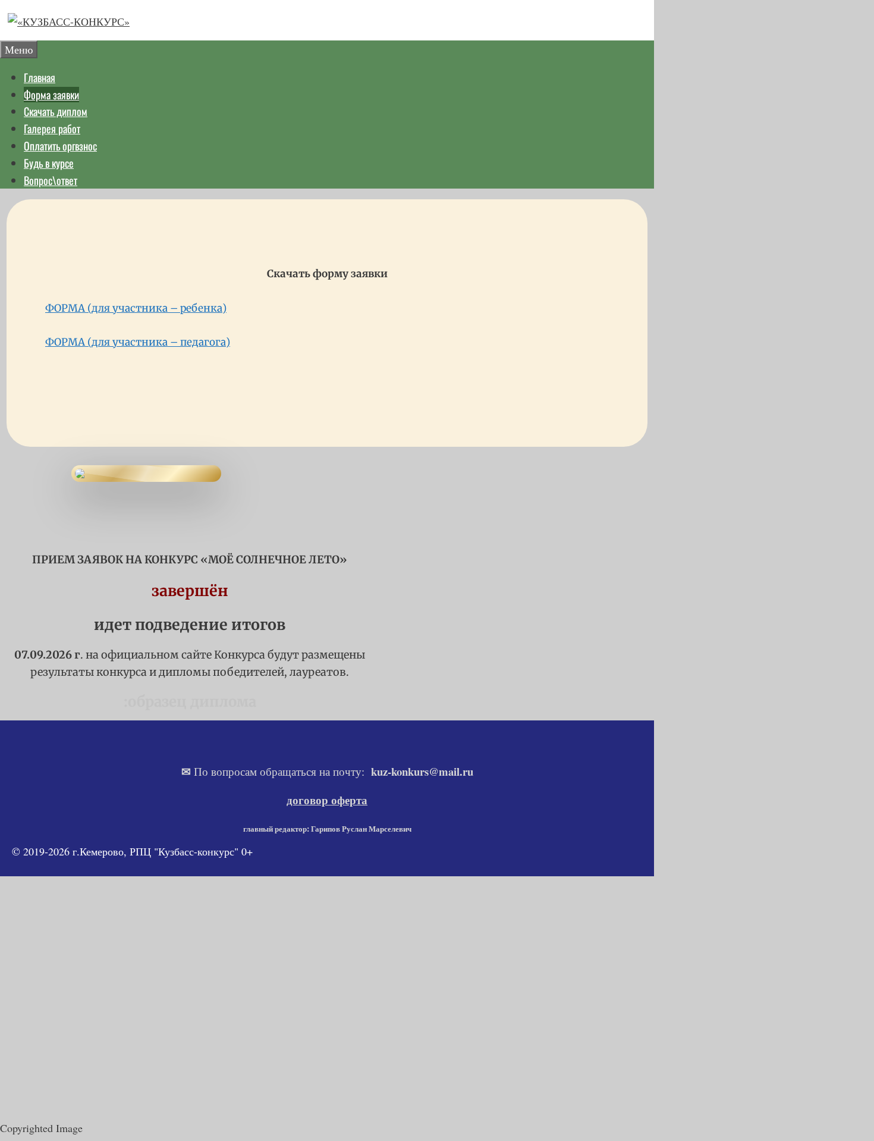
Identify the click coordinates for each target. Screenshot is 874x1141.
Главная (39, 77)
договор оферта (327, 800)
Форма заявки (51, 94)
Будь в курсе (49, 163)
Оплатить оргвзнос (60, 145)
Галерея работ (52, 128)
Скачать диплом (55, 111)
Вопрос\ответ (50, 180)
